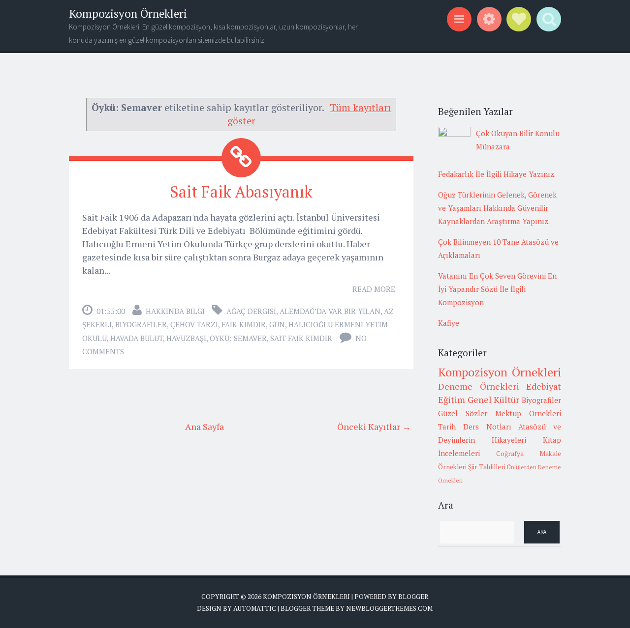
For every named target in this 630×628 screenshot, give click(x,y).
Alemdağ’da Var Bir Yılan (330, 311)
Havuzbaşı (186, 338)
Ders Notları (487, 426)
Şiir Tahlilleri (486, 466)
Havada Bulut (136, 338)
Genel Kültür (494, 399)
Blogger (413, 596)
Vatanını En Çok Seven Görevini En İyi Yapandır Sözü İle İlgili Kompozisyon (497, 289)
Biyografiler (141, 324)
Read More (373, 289)
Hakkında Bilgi (175, 311)
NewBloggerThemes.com (389, 608)
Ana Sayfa (204, 426)
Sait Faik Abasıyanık (241, 191)
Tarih (447, 426)
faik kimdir (243, 324)
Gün (277, 324)
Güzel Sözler (462, 413)
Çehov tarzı (194, 324)
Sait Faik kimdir (301, 338)
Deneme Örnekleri (478, 386)
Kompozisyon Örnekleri (128, 13)
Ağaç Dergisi (251, 311)
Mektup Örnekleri (528, 413)
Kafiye (448, 323)
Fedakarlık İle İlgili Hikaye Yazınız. (497, 174)
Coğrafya (510, 453)
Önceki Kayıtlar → (374, 426)
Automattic (254, 608)
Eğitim (451, 399)
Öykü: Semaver (238, 338)
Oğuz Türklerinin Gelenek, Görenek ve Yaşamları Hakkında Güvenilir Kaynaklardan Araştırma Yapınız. (497, 208)
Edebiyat (543, 386)
